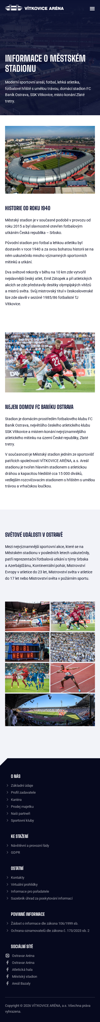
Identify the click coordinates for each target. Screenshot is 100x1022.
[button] (91, 8)
